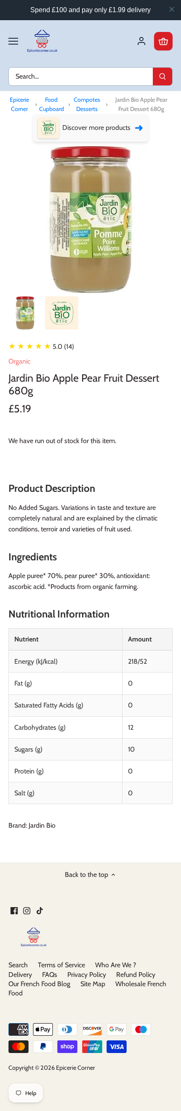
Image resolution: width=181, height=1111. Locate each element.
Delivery (20, 975)
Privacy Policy (86, 975)
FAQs (49, 975)
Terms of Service (61, 965)
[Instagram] (26, 910)
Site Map (92, 984)
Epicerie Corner (19, 104)
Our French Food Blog (39, 984)
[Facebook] (14, 910)
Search (18, 965)
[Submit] (162, 76)
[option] (25, 313)
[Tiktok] (39, 910)
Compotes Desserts (87, 104)
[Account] (141, 41)
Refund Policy (135, 975)
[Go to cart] (163, 41)
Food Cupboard (51, 104)
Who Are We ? (115, 965)
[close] (171, 9)
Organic (19, 361)
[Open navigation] (13, 41)
